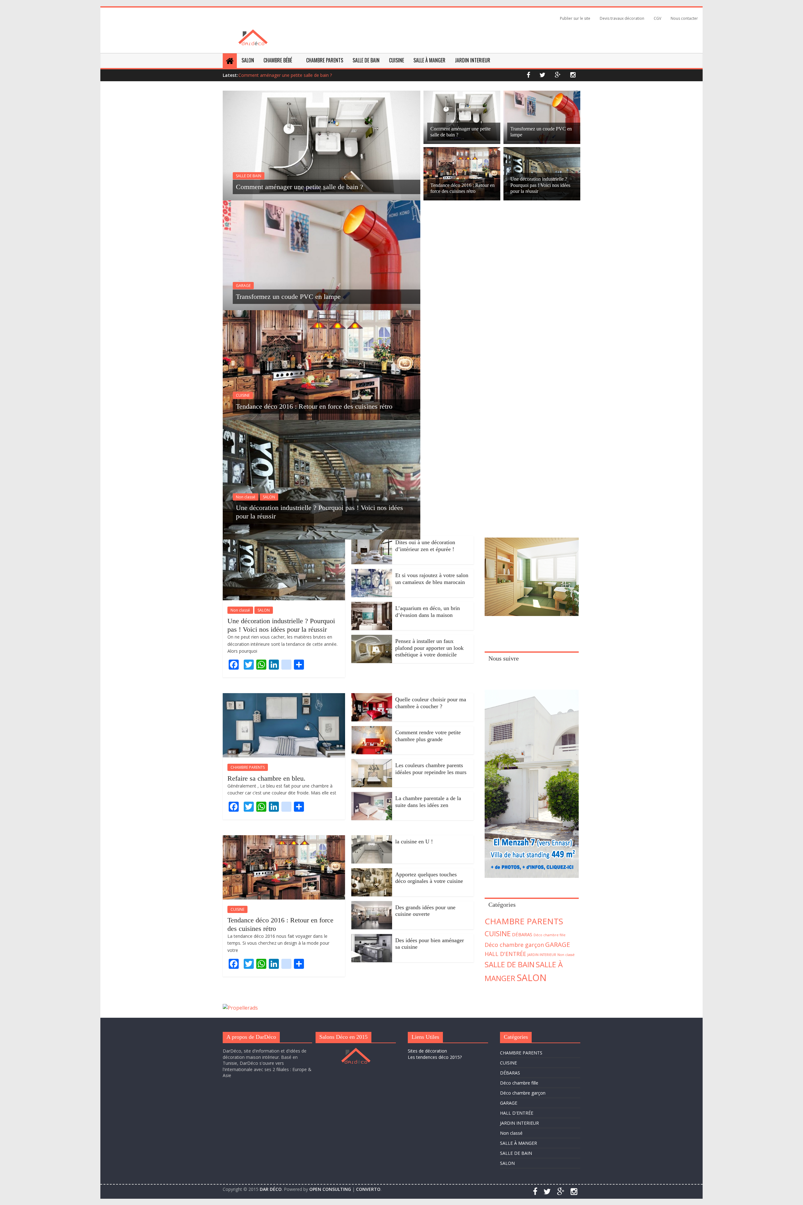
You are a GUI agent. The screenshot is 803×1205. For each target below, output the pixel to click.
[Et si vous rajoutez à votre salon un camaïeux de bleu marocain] (371, 572)
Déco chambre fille (550, 935)
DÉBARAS (522, 934)
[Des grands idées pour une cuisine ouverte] (371, 904)
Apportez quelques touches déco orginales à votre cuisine (429, 877)
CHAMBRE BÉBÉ (277, 60)
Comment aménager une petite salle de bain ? (285, 75)
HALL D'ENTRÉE (505, 954)
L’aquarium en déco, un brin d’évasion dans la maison (427, 611)
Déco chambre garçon (514, 944)
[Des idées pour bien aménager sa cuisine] (371, 937)
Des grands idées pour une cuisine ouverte (425, 910)
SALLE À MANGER (429, 60)
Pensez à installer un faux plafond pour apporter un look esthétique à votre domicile (429, 648)
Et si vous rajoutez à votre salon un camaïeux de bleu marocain (431, 578)
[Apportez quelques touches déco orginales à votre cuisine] (371, 871)
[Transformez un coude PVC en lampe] (321, 204)
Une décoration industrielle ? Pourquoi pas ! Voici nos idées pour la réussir (540, 185)
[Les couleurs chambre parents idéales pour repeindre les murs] (371, 762)
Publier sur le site (575, 18)
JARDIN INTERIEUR (472, 60)
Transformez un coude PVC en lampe (288, 296)
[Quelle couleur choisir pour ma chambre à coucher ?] (371, 696)
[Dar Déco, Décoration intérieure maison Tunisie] (253, 33)
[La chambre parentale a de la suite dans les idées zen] (371, 795)
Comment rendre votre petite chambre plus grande (428, 735)
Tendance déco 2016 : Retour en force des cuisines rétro (314, 406)
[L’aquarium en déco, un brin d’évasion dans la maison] (371, 605)
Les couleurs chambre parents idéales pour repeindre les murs (430, 768)
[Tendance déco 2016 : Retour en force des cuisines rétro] (321, 314)
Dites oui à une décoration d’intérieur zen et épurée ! (425, 545)
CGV (657, 18)
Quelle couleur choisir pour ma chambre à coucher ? (430, 702)
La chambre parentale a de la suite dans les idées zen (428, 801)
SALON (248, 60)
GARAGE (243, 285)
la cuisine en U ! (414, 841)
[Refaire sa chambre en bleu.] (284, 696)
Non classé (245, 497)
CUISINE (396, 60)
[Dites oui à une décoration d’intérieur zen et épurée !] (371, 539)
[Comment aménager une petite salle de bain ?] (321, 94)
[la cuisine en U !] (371, 839)
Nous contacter (684, 18)
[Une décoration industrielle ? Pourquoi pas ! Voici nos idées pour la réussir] (321, 423)
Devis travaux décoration (622, 18)
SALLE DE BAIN (366, 60)
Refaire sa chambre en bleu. (266, 778)
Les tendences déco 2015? (435, 1057)
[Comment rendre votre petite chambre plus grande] (371, 729)
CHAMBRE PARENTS (324, 60)
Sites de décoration (427, 1051)
